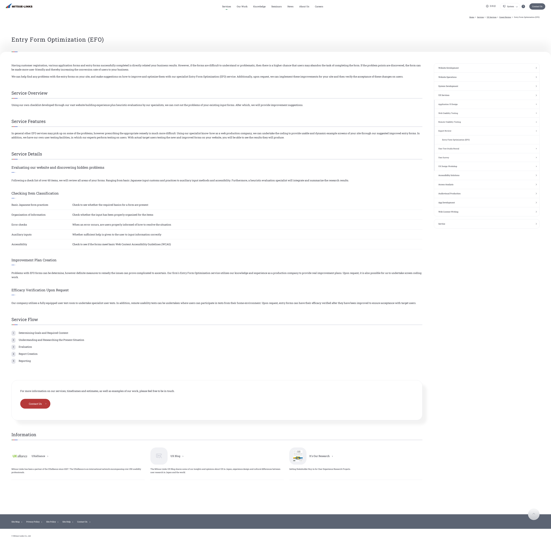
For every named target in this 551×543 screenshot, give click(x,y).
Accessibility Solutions (448, 175)
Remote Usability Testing (449, 122)
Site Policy (51, 521)
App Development (446, 202)
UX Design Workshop (447, 166)
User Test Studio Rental (448, 148)
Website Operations (447, 77)
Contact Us (537, 6)
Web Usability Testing (448, 113)
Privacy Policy (33, 521)
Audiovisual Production (449, 193)
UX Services (491, 17)
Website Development (448, 67)
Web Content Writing (448, 211)
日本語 (493, 6)
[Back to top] (534, 514)
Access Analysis (445, 184)
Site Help (66, 521)
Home (471, 17)
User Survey (443, 157)
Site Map (15, 521)
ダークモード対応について (523, 6)
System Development (448, 86)
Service (441, 223)
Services (480, 17)
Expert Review (505, 17)
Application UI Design (448, 104)
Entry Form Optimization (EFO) (456, 139)
